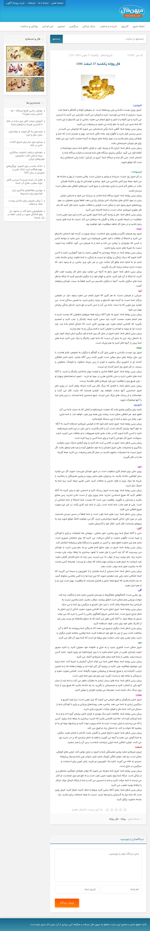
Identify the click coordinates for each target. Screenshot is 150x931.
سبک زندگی (88, 26)
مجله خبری (139, 26)
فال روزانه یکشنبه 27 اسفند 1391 (98, 64)
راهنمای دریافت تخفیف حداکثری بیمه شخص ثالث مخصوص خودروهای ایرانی (27, 156)
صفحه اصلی (57, 3)
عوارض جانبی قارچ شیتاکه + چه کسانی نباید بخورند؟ (26, 112)
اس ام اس (47, 26)
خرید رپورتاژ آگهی (15, 3)
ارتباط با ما (43, 3)
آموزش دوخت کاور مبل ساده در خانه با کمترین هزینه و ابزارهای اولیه (24, 123)
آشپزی (124, 26)
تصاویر (61, 26)
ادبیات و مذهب (108, 26)
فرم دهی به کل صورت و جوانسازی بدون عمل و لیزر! (25, 133)
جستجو (56, 39)
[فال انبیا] (25, 91)
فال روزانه (113, 819)
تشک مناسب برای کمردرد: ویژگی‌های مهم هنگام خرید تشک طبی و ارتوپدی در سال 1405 (25, 169)
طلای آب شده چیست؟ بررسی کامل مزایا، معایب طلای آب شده (24, 181)
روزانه (123, 819)
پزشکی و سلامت (29, 26)
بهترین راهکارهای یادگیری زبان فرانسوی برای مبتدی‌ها (27, 192)
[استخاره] (25, 59)
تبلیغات (31, 3)
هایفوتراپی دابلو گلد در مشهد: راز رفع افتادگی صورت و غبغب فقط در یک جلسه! (26, 214)
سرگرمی (73, 26)
